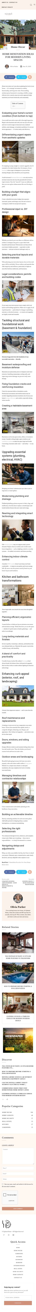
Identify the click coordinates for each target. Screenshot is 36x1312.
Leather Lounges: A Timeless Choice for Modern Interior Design (18, 1018)
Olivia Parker (14, 66)
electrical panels (8, 544)
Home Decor (18, 47)
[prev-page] (3, 1099)
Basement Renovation (17, 177)
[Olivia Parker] (7, 66)
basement (4, 170)
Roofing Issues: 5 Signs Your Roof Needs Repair (28, 882)
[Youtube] (13, 1235)
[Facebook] (4, 1235)
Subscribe (18, 1303)
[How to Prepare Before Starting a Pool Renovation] (18, 972)
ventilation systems (7, 441)
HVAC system (11, 564)
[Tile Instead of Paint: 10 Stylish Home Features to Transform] (18, 942)
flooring (24, 661)
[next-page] (6, 1099)
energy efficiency (11, 398)
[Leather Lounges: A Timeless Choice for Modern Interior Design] (18, 1003)
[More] (30, 77)
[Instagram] (9, 1235)
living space (28, 763)
